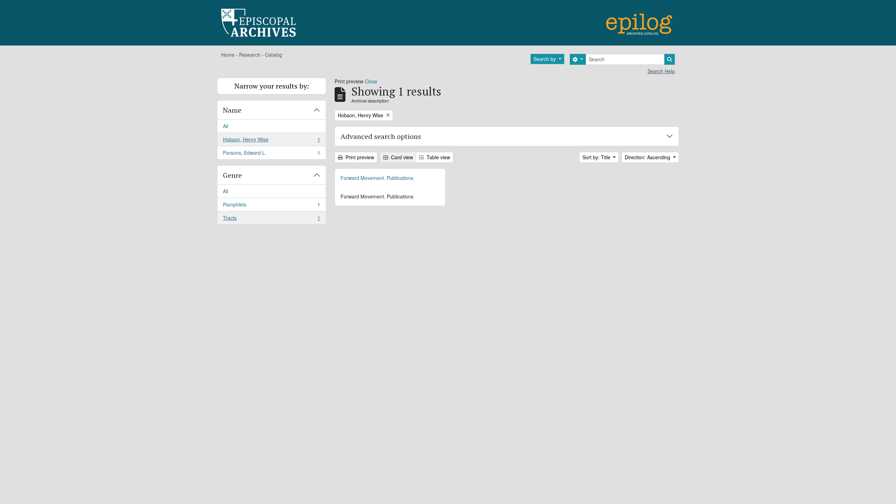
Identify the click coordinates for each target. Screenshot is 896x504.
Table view (437, 157)
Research (249, 54)
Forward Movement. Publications (377, 177)
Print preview (359, 157)
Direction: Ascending (648, 157)
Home (227, 54)
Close (371, 81)
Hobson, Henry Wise (271, 141)
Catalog (273, 54)
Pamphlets (271, 206)
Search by (545, 58)
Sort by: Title (597, 157)
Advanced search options (381, 136)
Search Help (661, 71)
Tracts (271, 219)
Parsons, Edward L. (271, 154)
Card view (401, 157)
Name (232, 110)
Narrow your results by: (271, 86)
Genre (232, 175)
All (225, 126)
